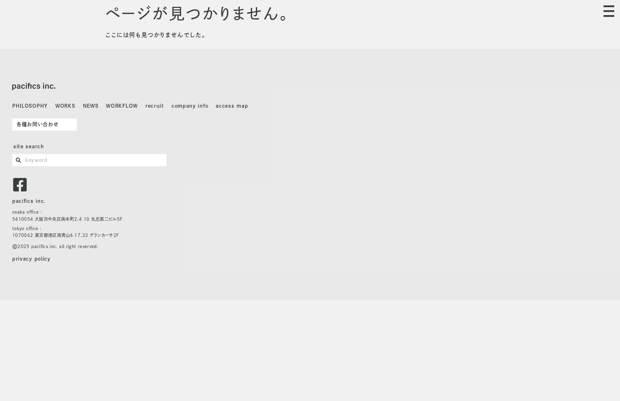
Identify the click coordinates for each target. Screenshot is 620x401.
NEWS (91, 105)
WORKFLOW (122, 105)
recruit (154, 105)
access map (232, 105)
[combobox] (89, 160)
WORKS (65, 105)
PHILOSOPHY (30, 105)
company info (190, 105)
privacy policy (31, 258)
